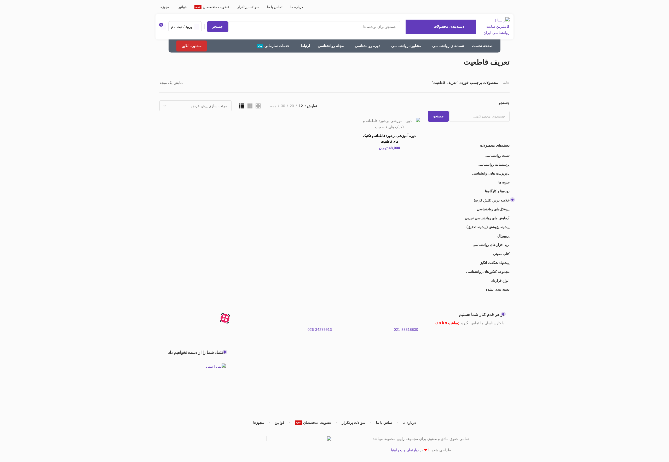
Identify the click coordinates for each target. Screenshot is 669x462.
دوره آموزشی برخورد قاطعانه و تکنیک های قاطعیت (389, 138)
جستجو (504, 103)
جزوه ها (504, 182)
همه (273, 106)
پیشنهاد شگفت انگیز (495, 263)
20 (292, 106)
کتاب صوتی (501, 254)
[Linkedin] (182, 318)
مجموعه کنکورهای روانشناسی (488, 272)
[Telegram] (210, 318)
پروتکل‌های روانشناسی (493, 209)
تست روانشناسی (497, 156)
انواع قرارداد (500, 280)
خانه (506, 82)
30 (283, 106)
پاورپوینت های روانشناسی (491, 173)
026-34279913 (320, 329)
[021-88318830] (411, 318)
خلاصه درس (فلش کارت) (492, 200)
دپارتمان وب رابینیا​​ (405, 450)
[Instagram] (239, 318)
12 (301, 106)
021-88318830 (406, 329)
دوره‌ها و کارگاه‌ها (497, 191)
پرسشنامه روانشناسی (494, 164)
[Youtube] (196, 318)
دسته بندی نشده (498, 289)
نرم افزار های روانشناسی (491, 245)
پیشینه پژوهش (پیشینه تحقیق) (488, 227)
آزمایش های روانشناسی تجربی (487, 218)
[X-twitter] (239, 333)
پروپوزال (503, 236)
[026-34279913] (325, 318)
